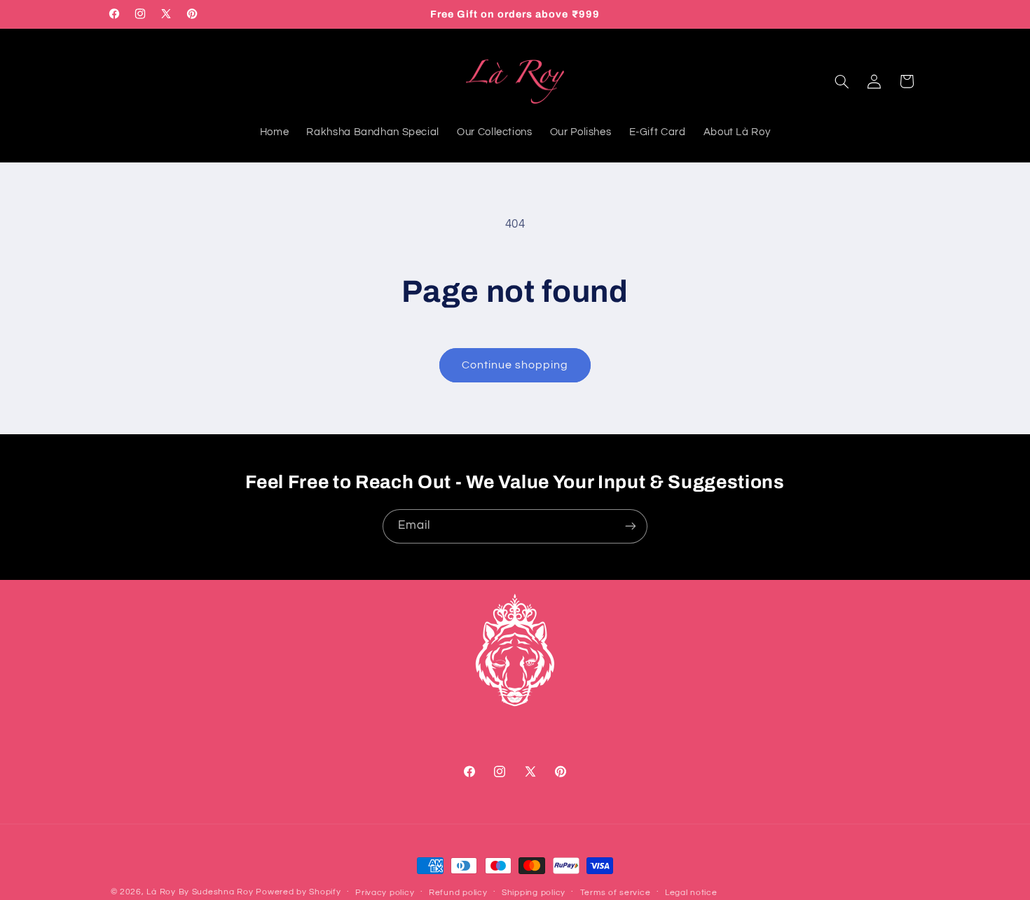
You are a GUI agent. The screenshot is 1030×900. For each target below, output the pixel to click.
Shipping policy (533, 892)
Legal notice (691, 892)
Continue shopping (515, 365)
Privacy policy (384, 892)
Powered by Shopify (298, 892)
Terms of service (615, 892)
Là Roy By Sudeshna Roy (199, 892)
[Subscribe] (630, 526)
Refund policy (458, 892)
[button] (841, 81)
